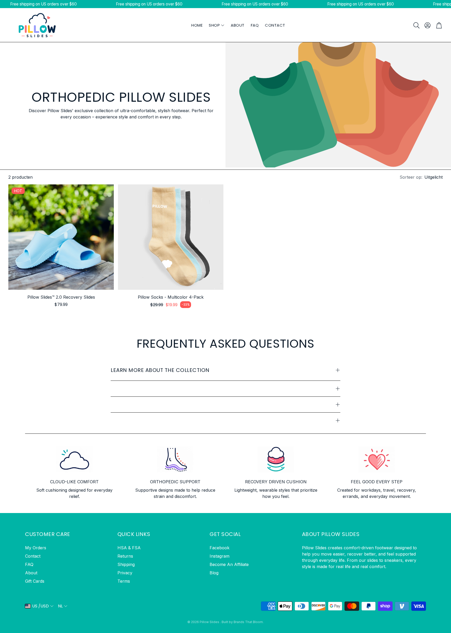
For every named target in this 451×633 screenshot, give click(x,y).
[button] (416, 25)
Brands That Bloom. (249, 622)
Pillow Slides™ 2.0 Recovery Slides (61, 297)
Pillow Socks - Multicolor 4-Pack (171, 297)
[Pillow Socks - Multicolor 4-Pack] (170, 237)
